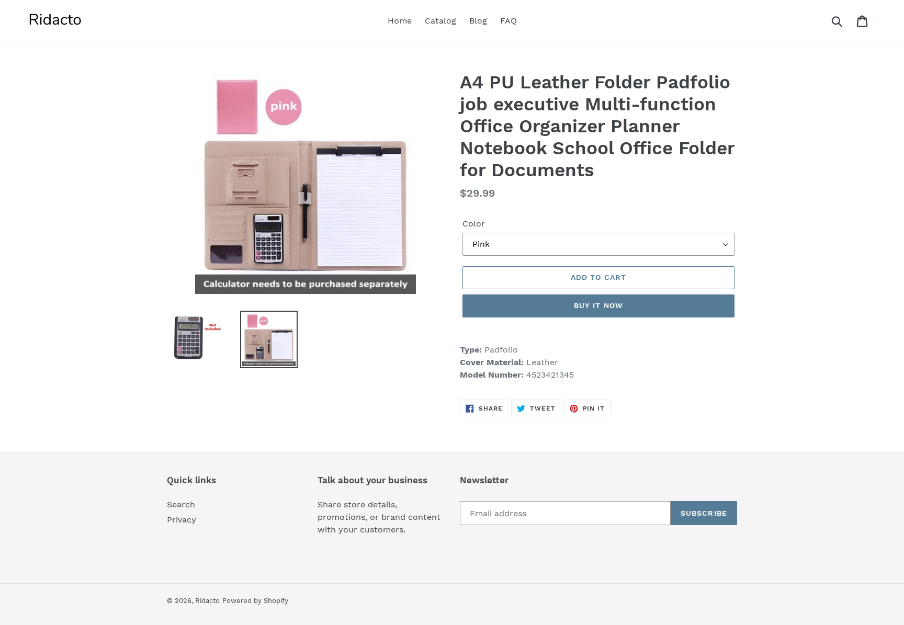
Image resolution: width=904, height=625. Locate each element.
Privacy (181, 520)
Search (181, 504)
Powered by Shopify (255, 601)
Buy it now (598, 305)
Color (473, 224)
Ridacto (207, 601)
